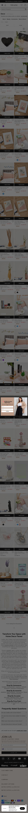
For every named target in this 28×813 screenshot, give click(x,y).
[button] (26, 806)
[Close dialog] (26, 398)
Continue (7, 411)
